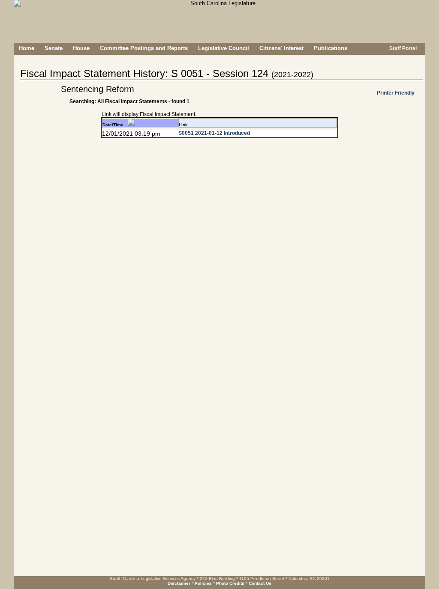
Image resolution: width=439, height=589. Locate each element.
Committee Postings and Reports (144, 48)
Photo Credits (230, 583)
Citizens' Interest (281, 48)
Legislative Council (223, 48)
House (81, 48)
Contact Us (260, 583)
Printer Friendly (396, 93)
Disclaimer (179, 583)
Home (26, 48)
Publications (330, 48)
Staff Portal (402, 48)
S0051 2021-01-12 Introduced (214, 133)
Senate (54, 48)
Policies (203, 583)
